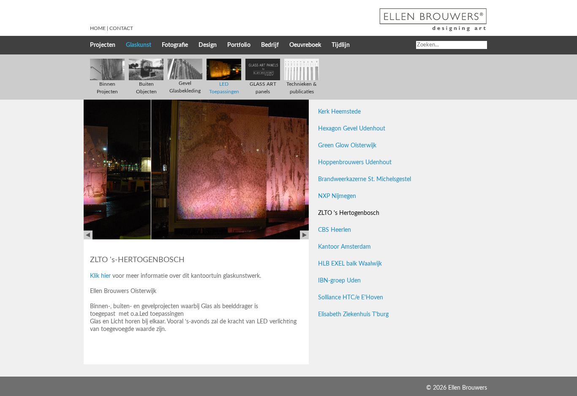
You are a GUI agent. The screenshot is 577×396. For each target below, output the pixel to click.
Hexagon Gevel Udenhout (351, 129)
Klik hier (100, 276)
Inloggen (414, 388)
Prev (88, 235)
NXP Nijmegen (337, 196)
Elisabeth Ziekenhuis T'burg (353, 314)
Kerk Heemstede (339, 112)
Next (304, 235)
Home (98, 28)
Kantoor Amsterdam (344, 247)
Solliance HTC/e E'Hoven (350, 298)
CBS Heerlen (334, 230)
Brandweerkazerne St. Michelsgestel (364, 179)
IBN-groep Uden (339, 281)
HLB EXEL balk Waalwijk (350, 264)
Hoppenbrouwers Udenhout (355, 162)
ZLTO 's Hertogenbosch (348, 213)
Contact (121, 28)
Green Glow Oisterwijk (347, 146)
